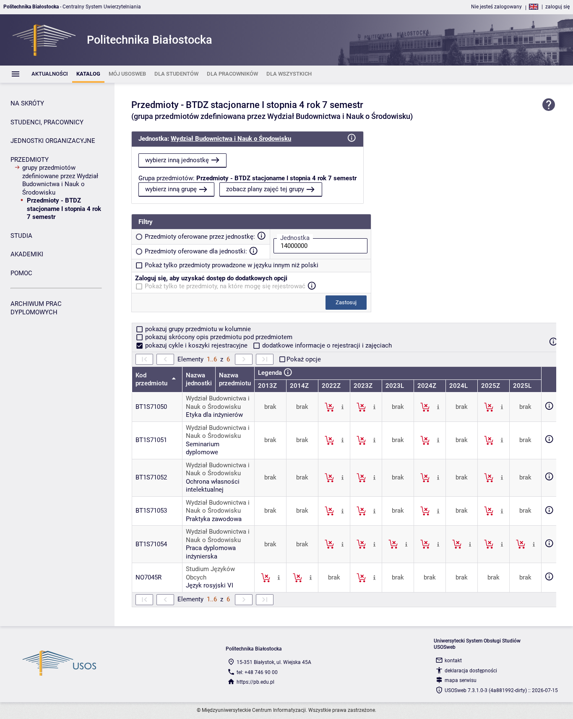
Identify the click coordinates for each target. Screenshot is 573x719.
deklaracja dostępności (471, 671)
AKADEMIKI (26, 254)
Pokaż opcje (303, 359)
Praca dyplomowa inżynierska (211, 552)
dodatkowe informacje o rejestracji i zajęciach (326, 345)
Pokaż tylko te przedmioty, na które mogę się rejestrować (225, 286)
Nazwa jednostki (199, 379)
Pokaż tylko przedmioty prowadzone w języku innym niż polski (231, 265)
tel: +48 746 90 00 (257, 672)
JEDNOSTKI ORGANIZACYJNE (52, 141)
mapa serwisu (461, 680)
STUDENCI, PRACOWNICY (46, 122)
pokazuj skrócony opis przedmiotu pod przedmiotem (217, 337)
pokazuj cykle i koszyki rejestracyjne (196, 345)
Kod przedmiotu (152, 379)
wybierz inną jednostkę (177, 160)
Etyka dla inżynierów (214, 415)
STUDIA (21, 236)
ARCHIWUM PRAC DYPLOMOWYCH (36, 308)
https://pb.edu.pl (255, 682)
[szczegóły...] (342, 407)
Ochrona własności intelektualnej (213, 486)
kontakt (453, 661)
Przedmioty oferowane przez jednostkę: (200, 236)
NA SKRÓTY (27, 103)
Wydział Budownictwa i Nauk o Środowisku (231, 138)
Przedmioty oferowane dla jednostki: (196, 251)
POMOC (21, 273)
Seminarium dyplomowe (202, 448)
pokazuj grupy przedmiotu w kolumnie (197, 329)
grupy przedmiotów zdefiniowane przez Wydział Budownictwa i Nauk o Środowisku (60, 180)
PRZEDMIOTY (29, 159)
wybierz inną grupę (171, 189)
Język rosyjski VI (209, 585)
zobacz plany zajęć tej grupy (265, 189)
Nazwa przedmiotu (235, 379)
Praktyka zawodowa (214, 519)
